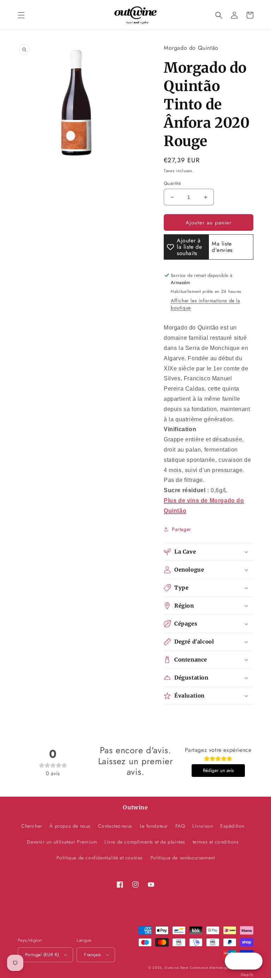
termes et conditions (216, 841)
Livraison (202, 825)
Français (92, 954)
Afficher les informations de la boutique (205, 304)
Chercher (31, 825)
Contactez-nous (115, 825)
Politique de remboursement (182, 857)
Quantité (172, 183)
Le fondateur (154, 825)
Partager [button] (181, 529)
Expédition (232, 825)
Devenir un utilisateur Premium (62, 841)
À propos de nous (70, 825)
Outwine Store (176, 967)
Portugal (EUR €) (42, 954)
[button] (21, 15)
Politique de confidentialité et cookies (99, 857)
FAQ (180, 825)
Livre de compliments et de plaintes (144, 841)
